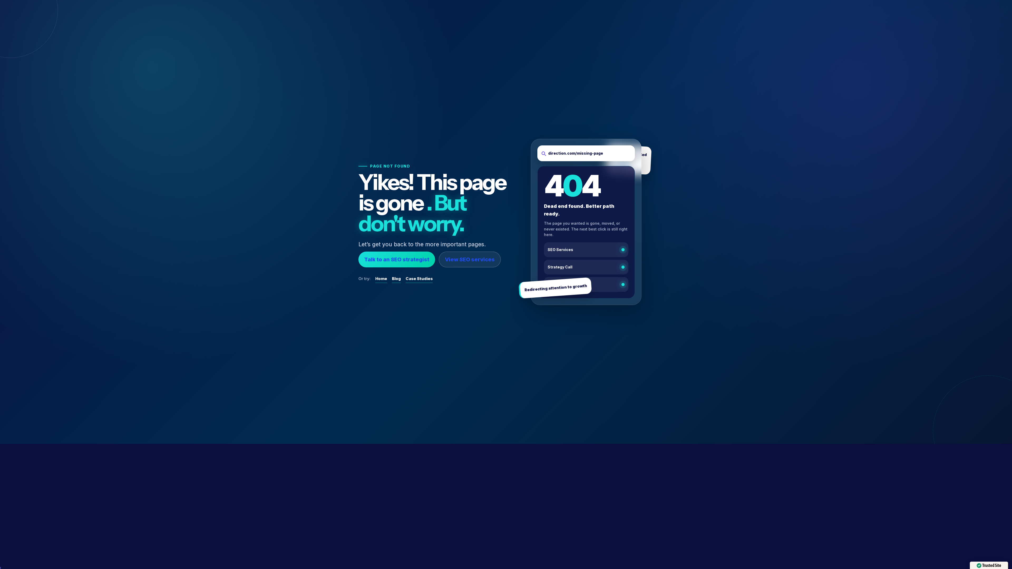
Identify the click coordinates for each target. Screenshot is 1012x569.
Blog (396, 278)
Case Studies (419, 278)
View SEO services (470, 259)
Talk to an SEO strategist (396, 259)
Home (381, 278)
